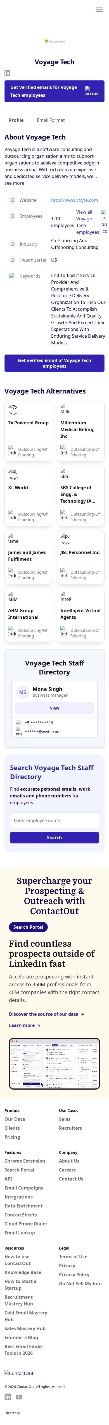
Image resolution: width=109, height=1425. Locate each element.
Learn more (22, 1025)
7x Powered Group (28, 423)
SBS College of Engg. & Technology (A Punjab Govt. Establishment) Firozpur (77, 494)
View (54, 708)
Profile (16, 120)
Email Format (51, 120)
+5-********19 (39, 722)
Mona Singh (47, 688)
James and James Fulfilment (27, 555)
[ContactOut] (31, 9)
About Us (69, 1161)
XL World (18, 487)
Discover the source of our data (44, 1014)
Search (54, 837)
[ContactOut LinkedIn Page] (7, 1397)
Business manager (50, 695)
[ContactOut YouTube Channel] (19, 1397)
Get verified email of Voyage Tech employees (54, 363)
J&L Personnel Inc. (80, 552)
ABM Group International (23, 613)
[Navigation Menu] (99, 9)
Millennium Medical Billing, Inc (77, 429)
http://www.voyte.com (74, 200)
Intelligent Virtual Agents (80, 613)
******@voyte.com (43, 731)
